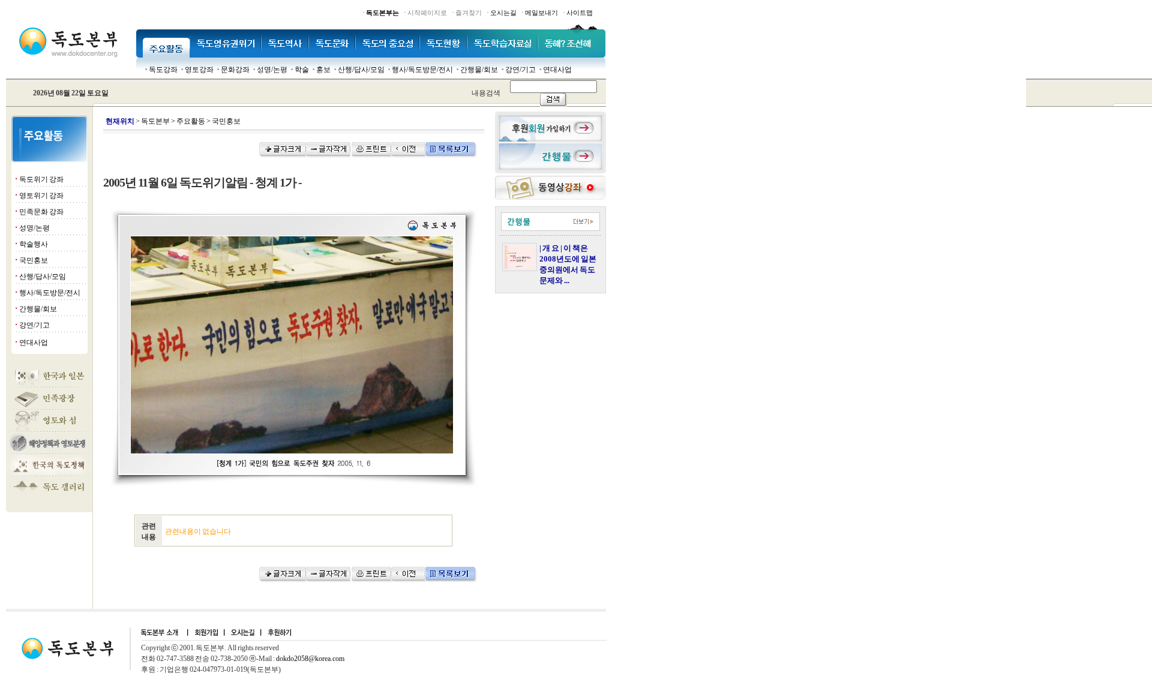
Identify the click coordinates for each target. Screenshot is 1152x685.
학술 (302, 69)
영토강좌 (199, 69)
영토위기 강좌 (41, 195)
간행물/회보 (479, 69)
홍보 (323, 69)
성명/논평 (272, 69)
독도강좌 (163, 69)
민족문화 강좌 (41, 212)
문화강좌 (235, 69)
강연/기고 (520, 69)
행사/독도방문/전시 (422, 69)
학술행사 (33, 244)
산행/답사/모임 (361, 69)
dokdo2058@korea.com (310, 658)
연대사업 (557, 69)
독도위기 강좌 (41, 179)
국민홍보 (33, 260)
